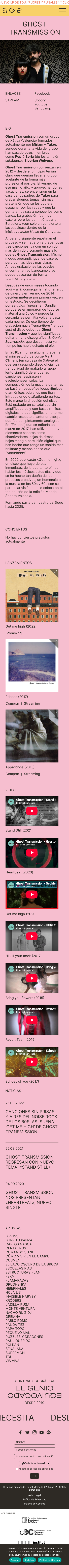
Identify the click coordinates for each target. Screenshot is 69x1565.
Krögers (13, 1300)
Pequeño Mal (18, 1333)
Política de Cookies (34, 1503)
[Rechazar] (64, 1554)
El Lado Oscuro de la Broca (32, 1264)
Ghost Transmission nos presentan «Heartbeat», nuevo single (29, 1200)
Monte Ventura (20, 1309)
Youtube (41, 104)
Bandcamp (42, 108)
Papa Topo (15, 1329)
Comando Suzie (20, 1252)
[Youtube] (41, 1434)
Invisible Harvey (21, 1296)
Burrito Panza (19, 1240)
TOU (9, 1357)
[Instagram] (34, 1434)
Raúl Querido (18, 1341)
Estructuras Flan (23, 1272)
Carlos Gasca (19, 1244)
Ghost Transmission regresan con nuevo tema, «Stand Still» (30, 1162)
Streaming (14, 633)
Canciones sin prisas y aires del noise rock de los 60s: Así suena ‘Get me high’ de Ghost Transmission (32, 1121)
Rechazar (29, 1560)
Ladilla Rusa (17, 1305)
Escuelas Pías (19, 1268)
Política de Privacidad (34, 1499)
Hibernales (16, 1288)
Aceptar (15, 1560)
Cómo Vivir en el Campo (28, 1256)
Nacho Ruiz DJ (19, 1313)
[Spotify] (48, 1434)
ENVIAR (34, 1476)
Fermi (11, 1276)
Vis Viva (13, 1361)
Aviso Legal (34, 1495)
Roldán (12, 1345)
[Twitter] (27, 1434)
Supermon (15, 1353)
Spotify (40, 100)
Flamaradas (17, 1280)
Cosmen (13, 1260)
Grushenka (16, 1284)
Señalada (14, 1349)
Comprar (12, 703)
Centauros (16, 1248)
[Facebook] (20, 1434)
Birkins (12, 1236)
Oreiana (13, 1317)
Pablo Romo (16, 1321)
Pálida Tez (15, 1325)
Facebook (42, 94)
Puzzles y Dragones (24, 1337)
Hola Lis (13, 1292)
